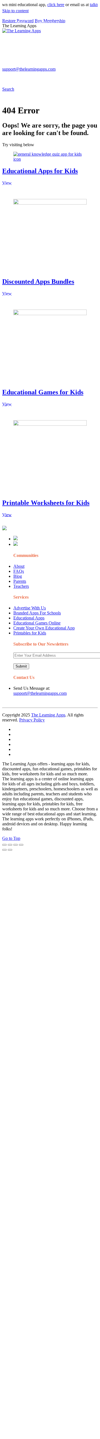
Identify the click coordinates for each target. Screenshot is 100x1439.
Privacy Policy (32, 720)
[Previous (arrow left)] (4, 850)
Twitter (80, 65)
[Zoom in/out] (21, 845)
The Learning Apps (48, 715)
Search (42, 76)
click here (50, 4)
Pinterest (23, 65)
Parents (19, 581)
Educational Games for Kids (42, 392)
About (18, 566)
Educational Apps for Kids (40, 171)
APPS (21, 23)
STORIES (24, 34)
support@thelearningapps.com (40, 693)
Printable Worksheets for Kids (45, 502)
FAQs (18, 571)
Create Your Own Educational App (44, 628)
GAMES (78, 23)
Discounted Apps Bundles (38, 281)
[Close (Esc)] (4, 845)
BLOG (67, 34)
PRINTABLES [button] (48, 23)
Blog (17, 576)
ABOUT (44, 34)
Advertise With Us (29, 608)
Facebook (23, 76)
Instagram (43, 65)
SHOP (21, 45)
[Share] (10, 845)
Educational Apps (28, 618)
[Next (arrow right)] (10, 850)
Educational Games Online (37, 623)
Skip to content (15, 10)
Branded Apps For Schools (37, 613)
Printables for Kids (29, 633)
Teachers (21, 586)
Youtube (62, 65)
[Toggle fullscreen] (15, 845)
